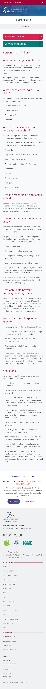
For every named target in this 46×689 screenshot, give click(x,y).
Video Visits (6, 606)
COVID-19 (5, 628)
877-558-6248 (28, 555)
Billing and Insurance (10, 575)
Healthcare (17, 2)
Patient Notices (8, 588)
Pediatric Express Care (10, 641)
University (7, 2)
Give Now (14, 501)
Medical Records (9, 571)
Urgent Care (7, 645)
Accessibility (7, 673)
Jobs (4, 593)
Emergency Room (9, 636)
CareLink (6, 614)
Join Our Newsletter (10, 664)
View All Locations (9, 650)
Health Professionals (10, 619)
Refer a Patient (8, 623)
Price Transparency (9, 584)
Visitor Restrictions (9, 610)
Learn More (29, 501)
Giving (5, 656)
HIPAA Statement (8, 669)
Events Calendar (9, 601)
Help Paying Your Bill (10, 580)
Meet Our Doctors (15, 36)
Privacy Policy (7, 677)
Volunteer (6, 660)
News (4, 597)
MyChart (6, 566)
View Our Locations (16, 44)
